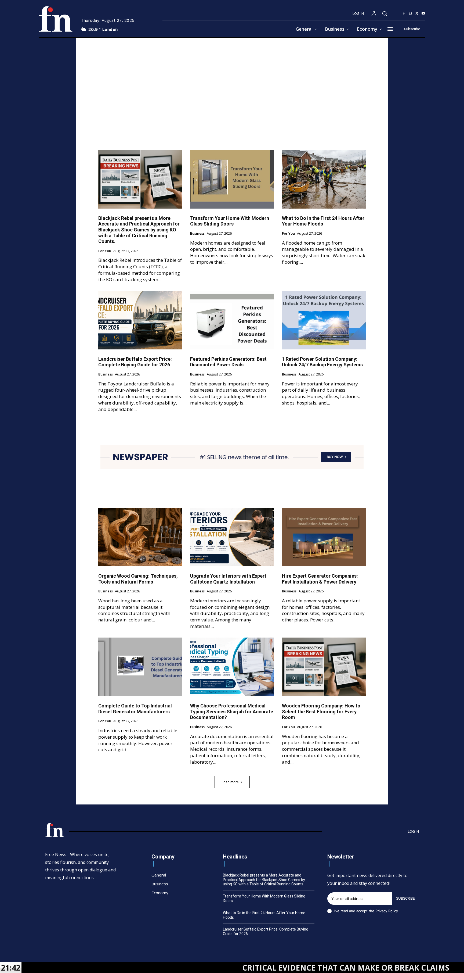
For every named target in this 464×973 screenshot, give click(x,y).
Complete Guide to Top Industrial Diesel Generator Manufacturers (135, 708)
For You (104, 251)
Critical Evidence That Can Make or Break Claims (296, 968)
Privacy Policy (386, 911)
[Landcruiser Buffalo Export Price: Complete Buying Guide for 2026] (140, 320)
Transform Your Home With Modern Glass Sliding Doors (229, 221)
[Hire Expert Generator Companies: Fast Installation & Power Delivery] (324, 537)
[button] (384, 13)
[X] (417, 13)
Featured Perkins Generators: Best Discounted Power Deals (228, 362)
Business (197, 233)
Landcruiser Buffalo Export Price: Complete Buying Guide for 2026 (135, 362)
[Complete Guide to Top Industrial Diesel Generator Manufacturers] (140, 667)
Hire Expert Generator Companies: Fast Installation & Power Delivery (320, 579)
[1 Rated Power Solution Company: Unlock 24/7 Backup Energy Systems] (324, 320)
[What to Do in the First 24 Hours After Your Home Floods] (324, 179)
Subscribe (405, 898)
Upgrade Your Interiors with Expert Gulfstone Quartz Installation (228, 579)
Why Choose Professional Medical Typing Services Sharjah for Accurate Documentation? (231, 711)
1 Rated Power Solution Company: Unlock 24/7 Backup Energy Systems (322, 362)
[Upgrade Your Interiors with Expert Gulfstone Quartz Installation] (232, 537)
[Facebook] (404, 13)
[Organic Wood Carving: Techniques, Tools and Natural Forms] (140, 537)
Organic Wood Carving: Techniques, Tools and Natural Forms (138, 579)
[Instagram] (410, 13)
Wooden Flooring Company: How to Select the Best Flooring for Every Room (321, 711)
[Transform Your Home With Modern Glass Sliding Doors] (232, 179)
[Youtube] (423, 13)
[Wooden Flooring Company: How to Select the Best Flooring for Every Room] (324, 667)
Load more (230, 782)
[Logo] (55, 19)
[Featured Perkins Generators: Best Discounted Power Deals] (232, 320)
